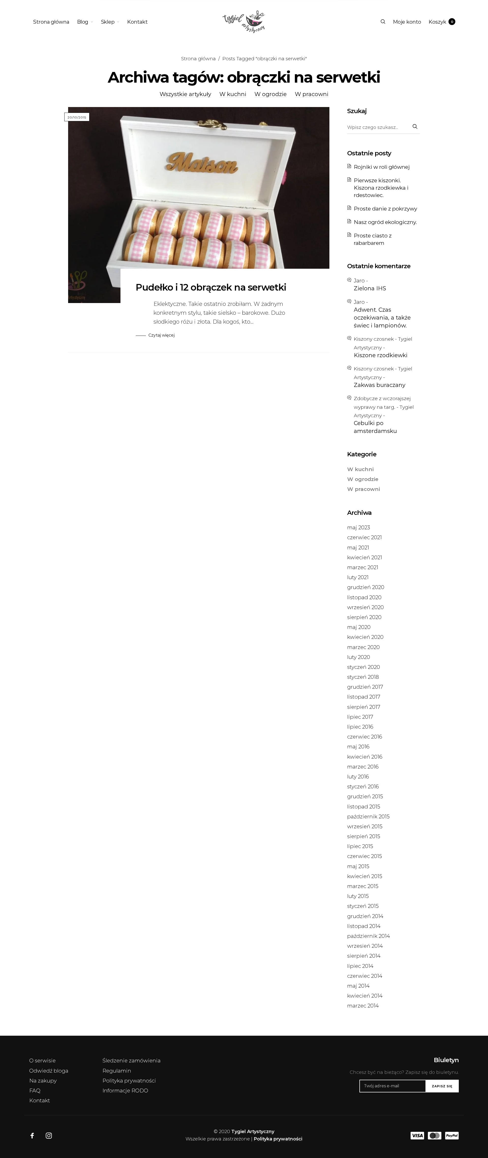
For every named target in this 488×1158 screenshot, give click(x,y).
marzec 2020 (363, 647)
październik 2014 (368, 936)
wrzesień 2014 (365, 946)
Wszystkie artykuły (185, 94)
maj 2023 (358, 527)
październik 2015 (368, 816)
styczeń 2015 (363, 906)
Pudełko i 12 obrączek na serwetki (211, 287)
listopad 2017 (363, 697)
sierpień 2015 (363, 836)
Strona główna (198, 59)
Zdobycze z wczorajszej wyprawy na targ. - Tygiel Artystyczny (384, 406)
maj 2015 (358, 866)
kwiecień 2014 (365, 995)
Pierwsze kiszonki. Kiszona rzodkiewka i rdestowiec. (381, 187)
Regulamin (116, 1070)
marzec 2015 (362, 886)
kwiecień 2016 (365, 757)
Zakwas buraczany (379, 385)
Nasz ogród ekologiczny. (385, 222)
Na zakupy (43, 1080)
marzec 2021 (362, 567)
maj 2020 (359, 627)
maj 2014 (358, 986)
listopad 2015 (363, 806)
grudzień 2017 (365, 687)
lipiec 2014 (360, 966)
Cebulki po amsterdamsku (375, 427)
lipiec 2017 (360, 717)
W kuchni (232, 94)
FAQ (34, 1090)
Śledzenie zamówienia (131, 1060)
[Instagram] (49, 1136)
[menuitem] (55, 22)
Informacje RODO (125, 1090)
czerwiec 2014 (364, 976)
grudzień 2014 (365, 916)
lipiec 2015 (360, 846)
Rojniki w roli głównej (382, 167)
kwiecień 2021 (364, 557)
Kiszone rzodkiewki (380, 355)
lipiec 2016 (360, 727)
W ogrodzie (270, 94)
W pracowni (311, 94)
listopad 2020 (364, 597)
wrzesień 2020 (365, 607)
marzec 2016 (363, 766)
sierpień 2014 (363, 956)
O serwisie (42, 1060)
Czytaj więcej (161, 335)
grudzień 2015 (365, 796)
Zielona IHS (370, 288)
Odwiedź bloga (48, 1070)
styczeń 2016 (363, 786)
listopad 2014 (363, 926)
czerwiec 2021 (364, 537)
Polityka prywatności (129, 1080)
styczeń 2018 (363, 677)
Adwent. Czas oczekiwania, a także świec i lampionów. (382, 317)
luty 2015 (358, 896)
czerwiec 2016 (364, 736)
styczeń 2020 (363, 667)
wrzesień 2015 (365, 826)
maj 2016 (358, 746)
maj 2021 (358, 547)
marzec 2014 (363, 1005)
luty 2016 (358, 776)
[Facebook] (32, 1136)
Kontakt (39, 1100)
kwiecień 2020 (365, 637)
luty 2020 (358, 657)
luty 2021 (358, 577)
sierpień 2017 (363, 707)
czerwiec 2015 (364, 856)
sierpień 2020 (364, 617)
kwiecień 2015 (364, 876)
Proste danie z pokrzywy (385, 208)
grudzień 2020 (365, 587)
